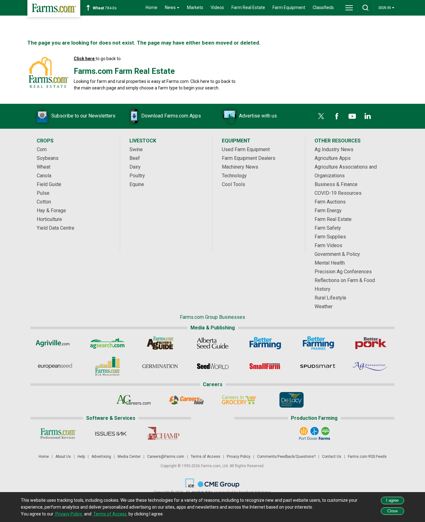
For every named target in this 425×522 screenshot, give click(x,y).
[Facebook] (336, 116)
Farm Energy (328, 210)
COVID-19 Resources (338, 193)
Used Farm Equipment (246, 149)
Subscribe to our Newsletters (83, 116)
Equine (136, 184)
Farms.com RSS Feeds (367, 456)
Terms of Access (205, 456)
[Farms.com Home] (53, 8)
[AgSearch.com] (107, 343)
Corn (42, 149)
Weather (324, 306)
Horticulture (49, 219)
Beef (134, 158)
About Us (63, 456)
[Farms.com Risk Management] (107, 366)
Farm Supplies (330, 237)
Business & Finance (336, 184)
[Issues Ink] (110, 433)
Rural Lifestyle (330, 298)
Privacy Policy (238, 456)
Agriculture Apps (333, 158)
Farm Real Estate (248, 7)
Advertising (101, 456)
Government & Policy (337, 254)
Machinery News (240, 167)
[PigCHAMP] (163, 433)
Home (151, 7)
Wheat (43, 167)
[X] (321, 116)
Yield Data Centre (55, 228)
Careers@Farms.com (165, 456)
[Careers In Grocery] (238, 399)
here (204, 81)
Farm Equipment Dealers (248, 158)
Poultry (137, 176)
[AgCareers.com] (133, 399)
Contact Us (331, 456)
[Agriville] (54, 343)
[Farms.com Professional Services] (58, 433)
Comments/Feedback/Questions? (286, 456)
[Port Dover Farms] (314, 433)
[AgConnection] (370, 366)
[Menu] (349, 7)
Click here (85, 58)
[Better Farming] (265, 343)
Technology (234, 176)
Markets (195, 7)
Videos (217, 7)
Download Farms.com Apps (171, 116)
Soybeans (47, 158)
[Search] (365, 7)
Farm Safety (328, 228)
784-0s (105, 8)
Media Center (129, 456)
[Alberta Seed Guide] (212, 343)
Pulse (43, 193)
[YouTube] (352, 116)
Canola (44, 176)
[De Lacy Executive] (291, 399)
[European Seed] (54, 366)
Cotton (44, 202)
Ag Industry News (334, 149)
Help (81, 456)
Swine (136, 149)
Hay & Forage (51, 210)
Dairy (135, 167)
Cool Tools (233, 184)
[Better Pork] (370, 343)
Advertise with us (258, 116)
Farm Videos (328, 245)
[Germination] (160, 366)
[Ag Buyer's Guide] (160, 343)
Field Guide (49, 184)
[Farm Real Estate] (48, 73)
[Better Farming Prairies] (317, 343)
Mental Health (330, 263)
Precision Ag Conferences (343, 272)
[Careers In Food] (186, 399)
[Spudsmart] (317, 366)
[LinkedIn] (368, 116)
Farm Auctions (330, 202)
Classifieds (323, 7)
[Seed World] (212, 366)
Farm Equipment (289, 7)
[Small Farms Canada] (265, 366)
